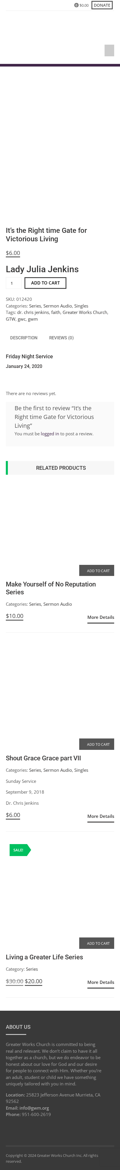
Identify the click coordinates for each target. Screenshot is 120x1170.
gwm (33, 319)
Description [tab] (24, 337)
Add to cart (45, 283)
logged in (50, 433)
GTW (10, 319)
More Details (100, 617)
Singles (81, 306)
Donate (102, 5)
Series (35, 306)
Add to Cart (98, 570)
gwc (22, 319)
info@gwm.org (34, 1108)
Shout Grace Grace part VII (43, 758)
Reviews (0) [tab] (61, 337)
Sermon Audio (57, 306)
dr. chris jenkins (33, 312)
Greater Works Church (85, 312)
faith (55, 312)
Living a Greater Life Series (44, 957)
